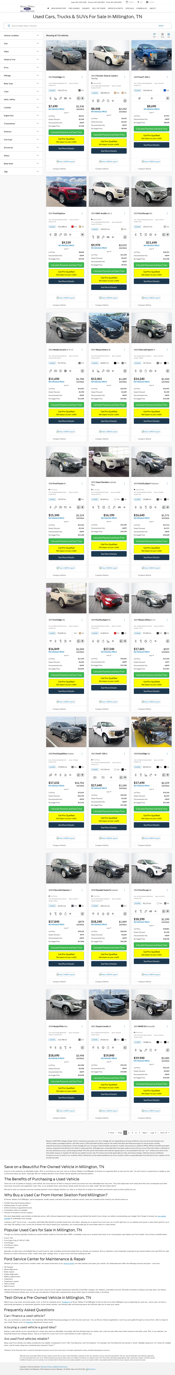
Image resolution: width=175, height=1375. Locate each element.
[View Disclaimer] (70, 98)
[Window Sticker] (82, 98)
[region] (66, 121)
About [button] (153, 8)
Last (153, 1133)
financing (29, 1322)
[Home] (48, 8)
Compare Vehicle (59, 169)
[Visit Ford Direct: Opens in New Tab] (91, 1369)
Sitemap (43, 1367)
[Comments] (78, 98)
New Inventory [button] (58, 8)
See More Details (66, 148)
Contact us (66, 1302)
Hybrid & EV (141, 8)
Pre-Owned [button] (74, 8)
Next (145, 1133)
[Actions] (82, 77)
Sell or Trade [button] (98, 8)
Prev (119, 1133)
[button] (84, 55)
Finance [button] (86, 8)
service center (68, 1263)
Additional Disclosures (60, 1367)
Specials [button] (129, 8)
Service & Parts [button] (115, 8)
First (111, 1133)
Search (161, 26)
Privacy (49, 1367)
